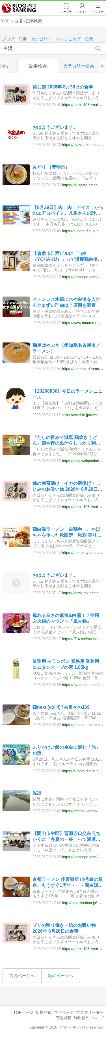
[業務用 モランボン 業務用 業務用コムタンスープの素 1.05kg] (16, 677)
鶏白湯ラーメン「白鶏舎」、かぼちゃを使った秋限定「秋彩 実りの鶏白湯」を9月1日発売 (67, 532)
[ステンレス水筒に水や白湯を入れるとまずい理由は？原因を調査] (16, 315)
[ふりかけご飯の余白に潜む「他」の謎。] (16, 763)
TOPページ (23, 1012)
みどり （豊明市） (51, 167)
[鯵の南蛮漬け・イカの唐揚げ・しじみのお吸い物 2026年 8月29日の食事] (16, 499)
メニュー (98, 11)
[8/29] (16, 809)
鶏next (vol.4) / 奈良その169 (61, 707)
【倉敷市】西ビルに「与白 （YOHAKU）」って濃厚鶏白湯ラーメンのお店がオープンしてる (67, 257)
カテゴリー (41, 39)
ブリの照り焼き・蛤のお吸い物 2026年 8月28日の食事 (64, 928)
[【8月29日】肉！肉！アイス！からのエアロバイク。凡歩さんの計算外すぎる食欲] (16, 223)
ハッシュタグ (68, 39)
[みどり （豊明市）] (16, 183)
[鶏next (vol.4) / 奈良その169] (16, 723)
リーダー (66, 11)
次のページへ (60, 975)
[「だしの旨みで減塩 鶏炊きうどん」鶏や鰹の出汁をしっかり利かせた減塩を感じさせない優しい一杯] (16, 453)
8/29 (37, 793)
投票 (89, 39)
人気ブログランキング (19, 8)
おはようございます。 (55, 127)
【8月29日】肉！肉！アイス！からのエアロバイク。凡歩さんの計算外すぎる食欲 (68, 211)
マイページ (64, 1012)
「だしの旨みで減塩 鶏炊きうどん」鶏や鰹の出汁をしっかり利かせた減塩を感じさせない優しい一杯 (66, 441)
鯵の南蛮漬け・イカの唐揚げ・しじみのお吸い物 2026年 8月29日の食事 (67, 486)
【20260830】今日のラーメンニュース (68, 394)
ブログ (8, 39)
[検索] (98, 48)
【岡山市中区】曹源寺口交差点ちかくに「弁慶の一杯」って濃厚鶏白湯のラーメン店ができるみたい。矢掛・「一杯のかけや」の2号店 (68, 837)
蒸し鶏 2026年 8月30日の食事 (63, 86)
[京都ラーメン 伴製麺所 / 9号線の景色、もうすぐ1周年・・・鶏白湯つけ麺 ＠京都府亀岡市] (16, 895)
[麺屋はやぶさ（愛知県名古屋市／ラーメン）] (16, 361)
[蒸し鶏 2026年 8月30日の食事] (16, 103)
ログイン (82, 11)
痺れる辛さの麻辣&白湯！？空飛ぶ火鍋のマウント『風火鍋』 (66, 618)
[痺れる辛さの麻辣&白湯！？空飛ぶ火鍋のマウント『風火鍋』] (16, 631)
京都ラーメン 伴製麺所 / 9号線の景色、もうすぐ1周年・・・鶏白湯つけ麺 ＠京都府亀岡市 (68, 882)
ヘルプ (98, 1018)
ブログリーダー (90, 1012)
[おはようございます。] (16, 143)
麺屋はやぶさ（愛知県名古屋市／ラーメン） (66, 348)
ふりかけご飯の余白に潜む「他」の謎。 (66, 750)
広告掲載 (63, 1018)
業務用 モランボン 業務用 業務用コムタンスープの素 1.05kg (66, 664)
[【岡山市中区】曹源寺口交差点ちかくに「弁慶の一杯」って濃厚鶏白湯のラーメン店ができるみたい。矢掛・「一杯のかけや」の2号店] (16, 849)
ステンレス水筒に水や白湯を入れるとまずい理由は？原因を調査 (66, 302)
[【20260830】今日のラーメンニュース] (16, 407)
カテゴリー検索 (78, 66)
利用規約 (82, 1018)
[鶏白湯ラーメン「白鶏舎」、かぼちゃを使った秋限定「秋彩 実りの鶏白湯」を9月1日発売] (16, 545)
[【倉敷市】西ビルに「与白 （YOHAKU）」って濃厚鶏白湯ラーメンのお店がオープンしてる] (16, 269)
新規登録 (43, 1012)
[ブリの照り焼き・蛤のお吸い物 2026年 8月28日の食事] (16, 941)
